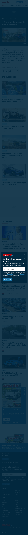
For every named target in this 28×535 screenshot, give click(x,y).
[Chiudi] (24, 254)
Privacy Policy (10, 273)
